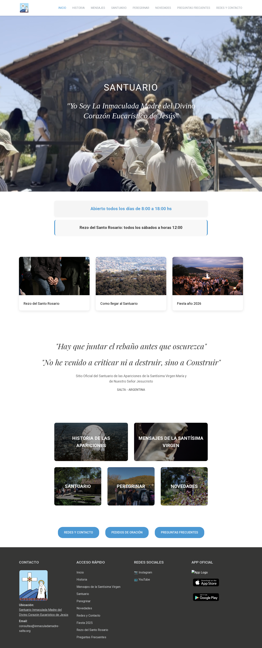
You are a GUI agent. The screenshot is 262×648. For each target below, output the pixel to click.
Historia (82, 579)
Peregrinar (84, 601)
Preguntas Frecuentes (91, 637)
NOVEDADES (163, 8)
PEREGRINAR (141, 8)
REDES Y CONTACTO (229, 8)
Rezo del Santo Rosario (92, 630)
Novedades (84, 608)
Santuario (83, 594)
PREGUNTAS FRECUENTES (193, 8)
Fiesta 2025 (85, 623)
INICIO (62, 8)
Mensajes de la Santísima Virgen (98, 587)
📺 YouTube (142, 579)
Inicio (80, 572)
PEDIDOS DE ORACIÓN (127, 532)
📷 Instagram (143, 572)
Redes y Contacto (88, 615)
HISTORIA (78, 8)
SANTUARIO (119, 8)
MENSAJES (98, 8)
